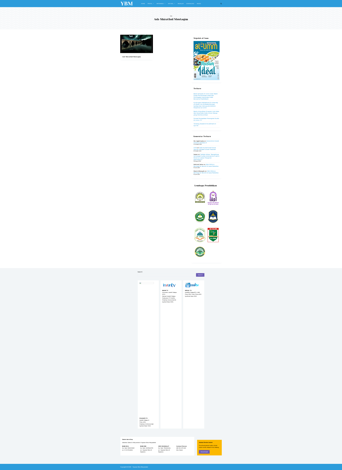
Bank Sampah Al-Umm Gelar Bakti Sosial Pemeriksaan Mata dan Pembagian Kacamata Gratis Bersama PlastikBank (205, 96)
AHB (195, 148)
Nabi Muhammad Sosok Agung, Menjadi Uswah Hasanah (205, 148)
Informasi (160, 3)
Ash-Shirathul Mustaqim (131, 57)
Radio (199, 3)
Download (190, 3)
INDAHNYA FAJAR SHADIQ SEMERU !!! (206, 142)
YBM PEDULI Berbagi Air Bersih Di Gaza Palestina (206, 165)
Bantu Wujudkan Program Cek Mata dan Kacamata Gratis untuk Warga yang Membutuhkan (206, 113)
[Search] (221, 3)
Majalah (181, 3)
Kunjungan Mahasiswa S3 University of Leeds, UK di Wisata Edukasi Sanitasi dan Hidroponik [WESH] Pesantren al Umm (206, 105)
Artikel (170, 3)
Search (140, 272)
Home (143, 3)
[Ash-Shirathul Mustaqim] (136, 44)
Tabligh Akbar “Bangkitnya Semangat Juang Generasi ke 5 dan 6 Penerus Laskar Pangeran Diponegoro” (206, 157)
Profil (150, 3)
